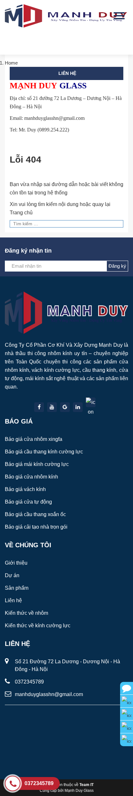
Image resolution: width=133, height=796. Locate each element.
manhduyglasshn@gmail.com (49, 694)
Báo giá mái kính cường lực (37, 464)
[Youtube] (126, 726)
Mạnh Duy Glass (79, 790)
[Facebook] (126, 701)
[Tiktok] (126, 739)
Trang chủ (21, 212)
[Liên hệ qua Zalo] (126, 714)
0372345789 (29, 681)
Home (11, 63)
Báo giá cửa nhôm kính (31, 476)
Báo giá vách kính (25, 489)
